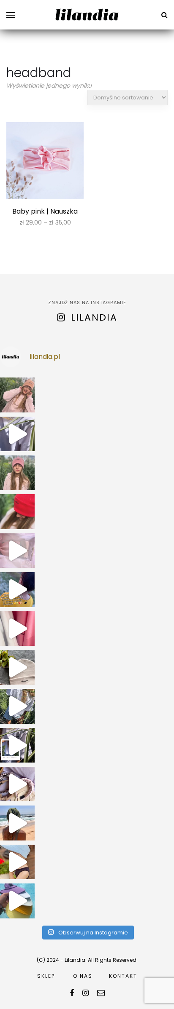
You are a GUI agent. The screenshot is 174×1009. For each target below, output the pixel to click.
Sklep (46, 976)
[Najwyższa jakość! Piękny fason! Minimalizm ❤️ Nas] (17, 434)
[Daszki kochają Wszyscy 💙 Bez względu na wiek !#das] (17, 862)
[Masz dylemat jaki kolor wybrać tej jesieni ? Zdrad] (17, 472)
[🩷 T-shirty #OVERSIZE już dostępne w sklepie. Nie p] (17, 706)
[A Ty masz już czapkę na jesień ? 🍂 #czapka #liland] (17, 511)
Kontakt (123, 976)
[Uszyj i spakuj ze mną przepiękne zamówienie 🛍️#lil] (17, 784)
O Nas (82, 976)
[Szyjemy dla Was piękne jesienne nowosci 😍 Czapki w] (17, 667)
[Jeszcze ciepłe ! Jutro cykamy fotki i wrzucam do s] (17, 628)
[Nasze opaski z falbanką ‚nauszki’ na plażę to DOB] (17, 823)
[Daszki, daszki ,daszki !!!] (17, 900)
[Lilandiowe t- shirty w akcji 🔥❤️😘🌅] (17, 589)
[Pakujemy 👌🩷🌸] (17, 550)
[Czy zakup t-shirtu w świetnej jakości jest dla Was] (17, 745)
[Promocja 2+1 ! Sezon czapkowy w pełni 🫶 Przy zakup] (17, 394)
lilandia (94, 317)
